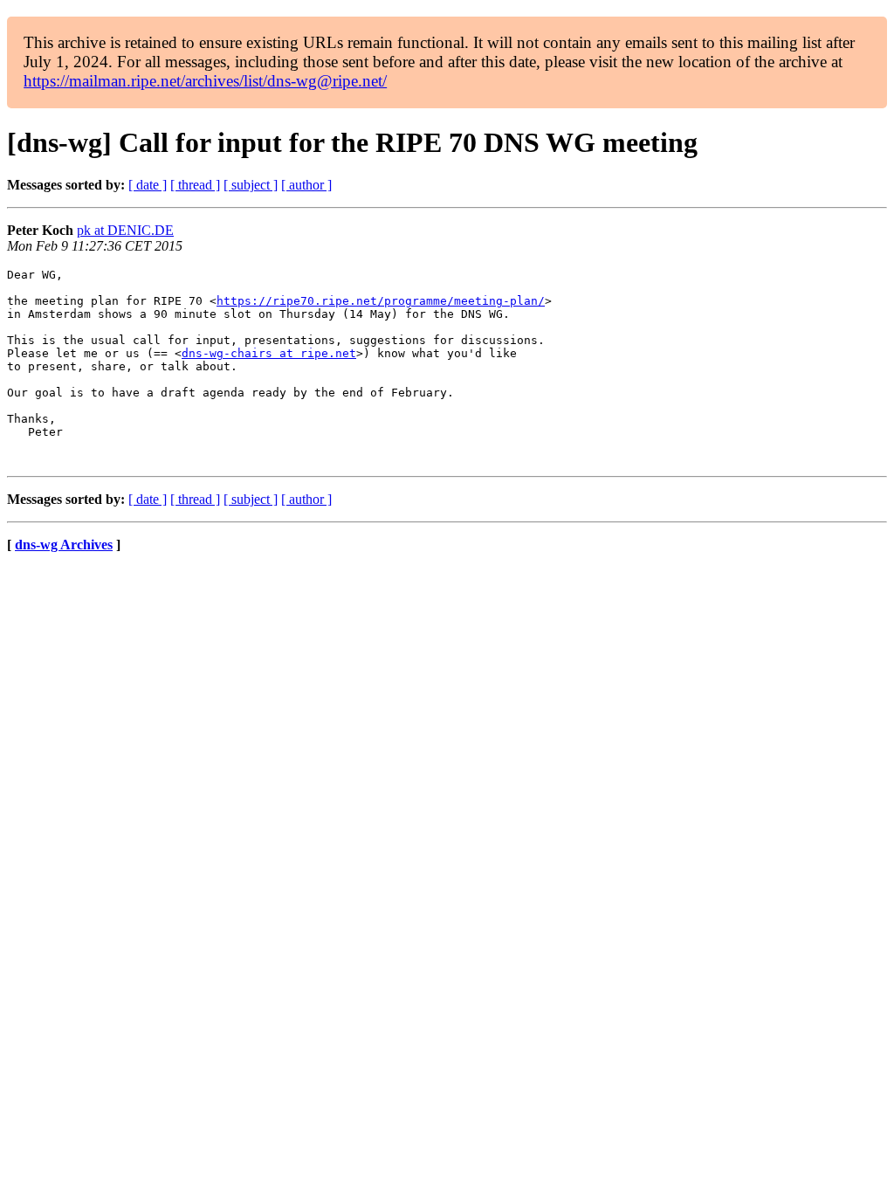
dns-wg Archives (64, 544)
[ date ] (147, 184)
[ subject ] (251, 184)
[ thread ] (195, 184)
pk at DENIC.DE (125, 230)
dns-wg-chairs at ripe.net (269, 353)
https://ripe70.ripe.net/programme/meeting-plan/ (381, 300)
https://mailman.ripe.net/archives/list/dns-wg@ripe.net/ (205, 81)
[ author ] (306, 184)
